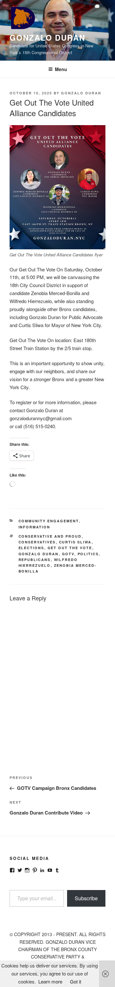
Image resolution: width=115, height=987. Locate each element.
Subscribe (86, 898)
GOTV (68, 553)
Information (34, 527)
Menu (61, 69)
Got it (75, 981)
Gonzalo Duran (47, 37)
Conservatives (37, 542)
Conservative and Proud (50, 536)
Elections (31, 547)
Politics (88, 553)
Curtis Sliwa (75, 542)
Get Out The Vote (70, 547)
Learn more (50, 981)
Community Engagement (49, 520)
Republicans (35, 559)
